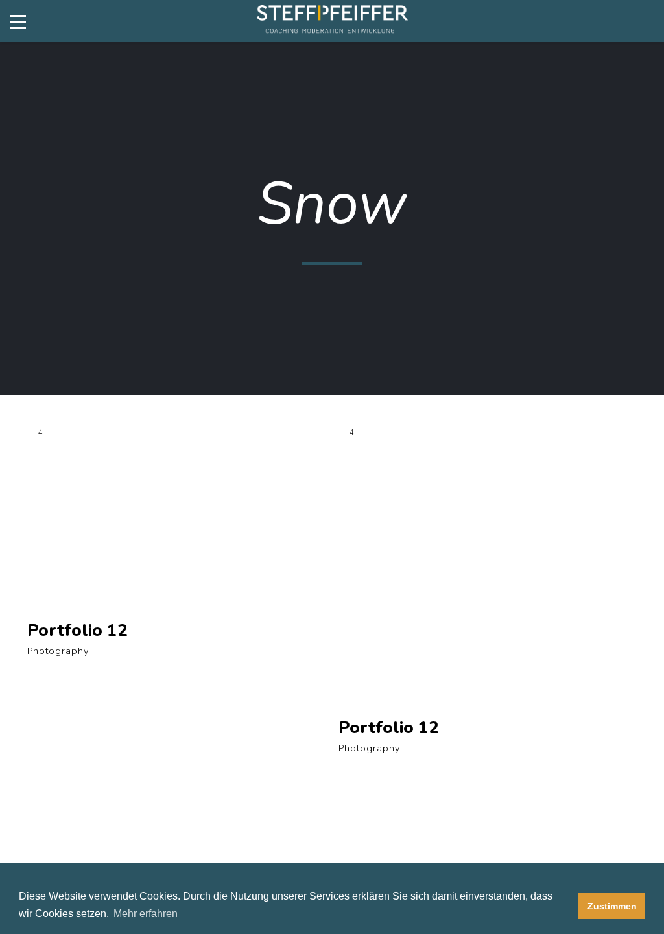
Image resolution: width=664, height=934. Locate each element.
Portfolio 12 (77, 630)
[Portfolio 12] (176, 518)
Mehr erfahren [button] (145, 913)
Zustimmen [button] (612, 906)
